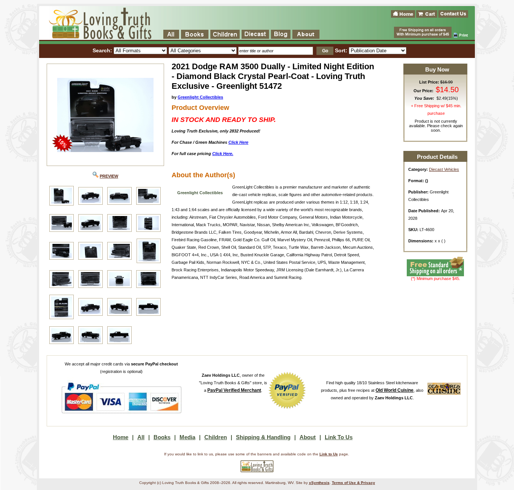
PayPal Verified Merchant (234, 390)
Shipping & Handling (263, 437)
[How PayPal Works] (121, 417)
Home (120, 437)
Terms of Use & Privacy (353, 483)
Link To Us (339, 437)
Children (215, 437)
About (308, 437)
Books (162, 437)
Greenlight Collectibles (200, 97)
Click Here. (222, 153)
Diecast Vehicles (444, 169)
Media (187, 437)
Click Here (238, 142)
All (140, 437)
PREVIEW (109, 176)
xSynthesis (319, 483)
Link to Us (328, 454)
